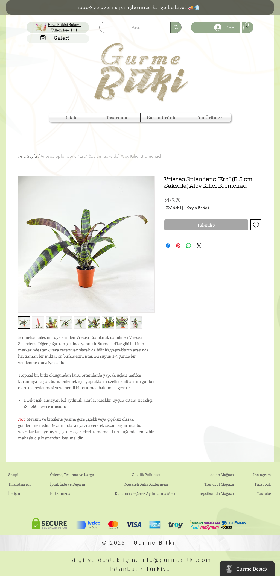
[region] (142, 68)
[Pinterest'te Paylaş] (178, 245)
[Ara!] (175, 27)
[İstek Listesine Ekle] (256, 225)
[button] (72, 117)
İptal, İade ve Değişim (68, 484)
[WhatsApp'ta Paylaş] (188, 245)
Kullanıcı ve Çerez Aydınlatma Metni (146, 493)
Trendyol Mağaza (219, 484)
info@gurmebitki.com (176, 560)
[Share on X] (199, 245)
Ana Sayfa (27, 156)
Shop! (13, 474)
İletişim (14, 493)
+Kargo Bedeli (196, 207)
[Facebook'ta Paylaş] (168, 245)
